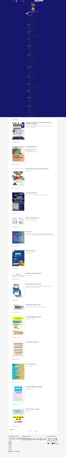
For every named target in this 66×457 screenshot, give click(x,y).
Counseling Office (32, 28)
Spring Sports (32, 96)
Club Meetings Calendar (33, 47)
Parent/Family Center (33, 60)
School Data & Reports (33, 22)
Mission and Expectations (33, 21)
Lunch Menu (32, 49)
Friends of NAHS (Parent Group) (35, 56)
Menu (27, 13)
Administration (32, 26)
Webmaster (31, 82)
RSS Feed (13, 429)
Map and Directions (33, 20)
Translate (41, 1)
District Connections (33, 19)
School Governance (33, 74)
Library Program (32, 88)
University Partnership (33, 89)
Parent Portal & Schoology (34, 59)
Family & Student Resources (34, 58)
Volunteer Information (33, 63)
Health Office (32, 81)
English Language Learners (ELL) (35, 36)
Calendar (31, 18)
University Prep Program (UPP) (34, 35)
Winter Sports (32, 44)
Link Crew (31, 51)
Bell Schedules (32, 17)
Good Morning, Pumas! (33, 52)
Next (36, 431)
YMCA (31, 103)
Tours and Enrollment (33, 62)
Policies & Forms (32, 61)
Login (10, 451)
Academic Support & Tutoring (34, 34)
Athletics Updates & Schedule (34, 41)
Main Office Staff (32, 29)
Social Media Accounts (33, 23)
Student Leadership (33, 50)
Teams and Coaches (33, 40)
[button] (28, 77)
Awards (31, 16)
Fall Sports (31, 43)
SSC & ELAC (32, 64)
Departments (32, 27)
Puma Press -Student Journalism (34, 53)
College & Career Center (33, 33)
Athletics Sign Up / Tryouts (34, 42)
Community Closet (32, 57)
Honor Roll (31, 48)
